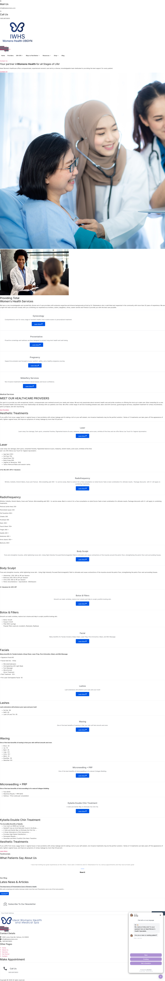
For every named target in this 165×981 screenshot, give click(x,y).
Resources (46, 55)
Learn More (37, 324)
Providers (10, 55)
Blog (63, 55)
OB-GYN (18, 55)
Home (3, 55)
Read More (4, 893)
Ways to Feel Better (32, 55)
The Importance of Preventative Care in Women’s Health (18, 886)
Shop (55, 55)
